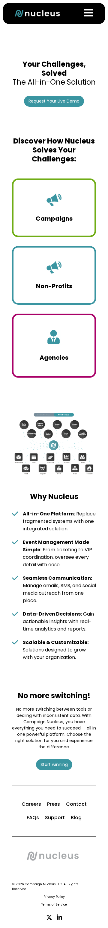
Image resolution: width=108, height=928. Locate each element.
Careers (31, 804)
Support (55, 817)
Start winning (54, 764)
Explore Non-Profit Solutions (52, 294)
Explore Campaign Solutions (52, 226)
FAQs (33, 817)
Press (53, 804)
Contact (76, 804)
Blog (76, 817)
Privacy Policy (54, 897)
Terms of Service (54, 904)
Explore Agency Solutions (53, 367)
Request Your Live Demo (54, 101)
